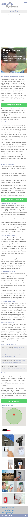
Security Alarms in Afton (8, 507)
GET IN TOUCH (14, 401)
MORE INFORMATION (14, 200)
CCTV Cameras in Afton (8, 512)
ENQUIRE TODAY (14, 105)
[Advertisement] (14, 32)
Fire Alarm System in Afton (8, 509)
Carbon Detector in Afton (8, 510)
